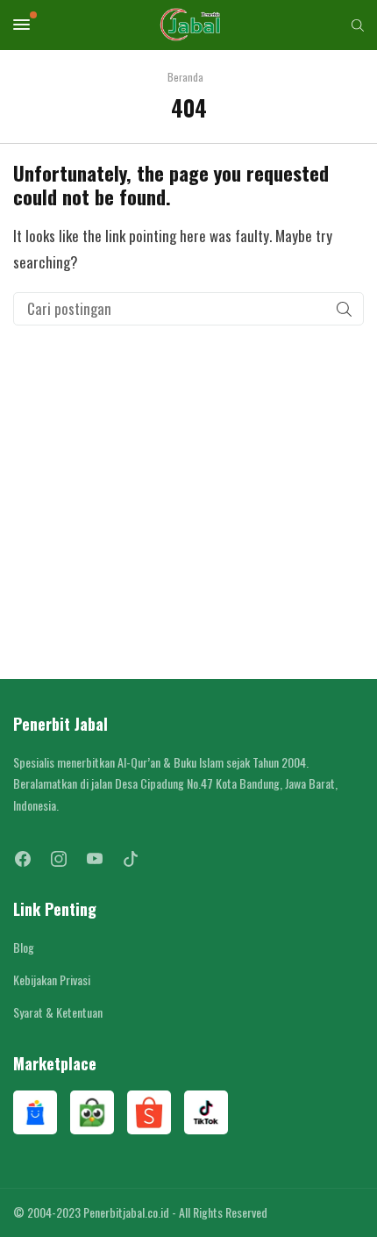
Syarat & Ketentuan (58, 1012)
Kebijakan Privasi (51, 979)
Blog (23, 947)
